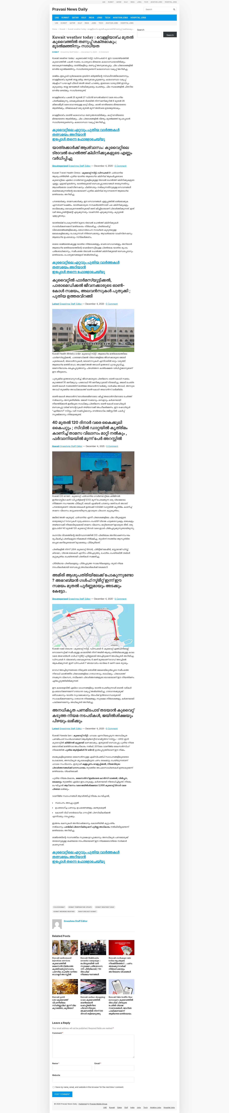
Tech (146, 2)
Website (56, 1075)
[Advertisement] (93, 885)
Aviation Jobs (156, 2)
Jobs (139, 2)
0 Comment (104, 52)
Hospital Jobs (171, 2)
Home (54, 29)
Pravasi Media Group (98, 1104)
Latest (55, 304)
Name (55, 1063)
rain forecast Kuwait (87, 911)
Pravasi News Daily (70, 9)
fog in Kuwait (59, 907)
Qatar (118, 2)
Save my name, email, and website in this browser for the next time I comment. (90, 1087)
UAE (103, 2)
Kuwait (111, 2)
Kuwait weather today (105, 907)
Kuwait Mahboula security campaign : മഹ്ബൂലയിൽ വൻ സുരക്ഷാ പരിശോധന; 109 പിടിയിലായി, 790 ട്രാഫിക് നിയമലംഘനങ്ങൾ (91, 966)
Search (140, 30)
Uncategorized (60, 166)
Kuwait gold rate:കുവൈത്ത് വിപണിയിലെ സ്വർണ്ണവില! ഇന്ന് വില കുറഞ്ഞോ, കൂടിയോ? (64, 1002)
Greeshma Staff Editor (69, 52)
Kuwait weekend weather (64, 911)
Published (83, 1104)
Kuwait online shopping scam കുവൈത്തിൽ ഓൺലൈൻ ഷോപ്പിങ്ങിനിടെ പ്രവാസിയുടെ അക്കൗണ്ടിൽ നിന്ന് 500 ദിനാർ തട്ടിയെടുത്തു (92, 1005)
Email (97, 1063)
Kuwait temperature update (80, 907)
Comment (57, 1033)
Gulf (126, 2)
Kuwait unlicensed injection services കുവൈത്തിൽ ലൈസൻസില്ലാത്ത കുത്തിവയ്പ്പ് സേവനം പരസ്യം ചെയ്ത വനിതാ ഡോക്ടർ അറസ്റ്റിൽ (64, 966)
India (133, 2)
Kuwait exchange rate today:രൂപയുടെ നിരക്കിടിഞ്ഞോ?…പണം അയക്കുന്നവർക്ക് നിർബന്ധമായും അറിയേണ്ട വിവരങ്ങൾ (120, 964)
